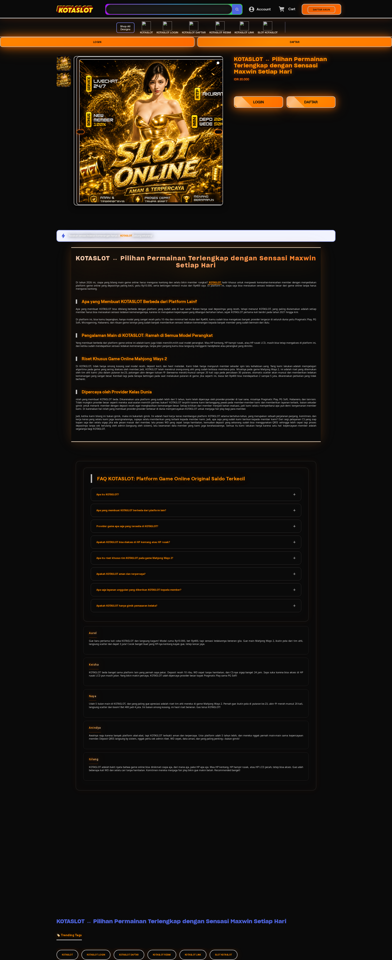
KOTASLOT (215, 282)
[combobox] (169, 9)
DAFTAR (294, 42)
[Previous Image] (80, 132)
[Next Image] (218, 132)
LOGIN (97, 42)
